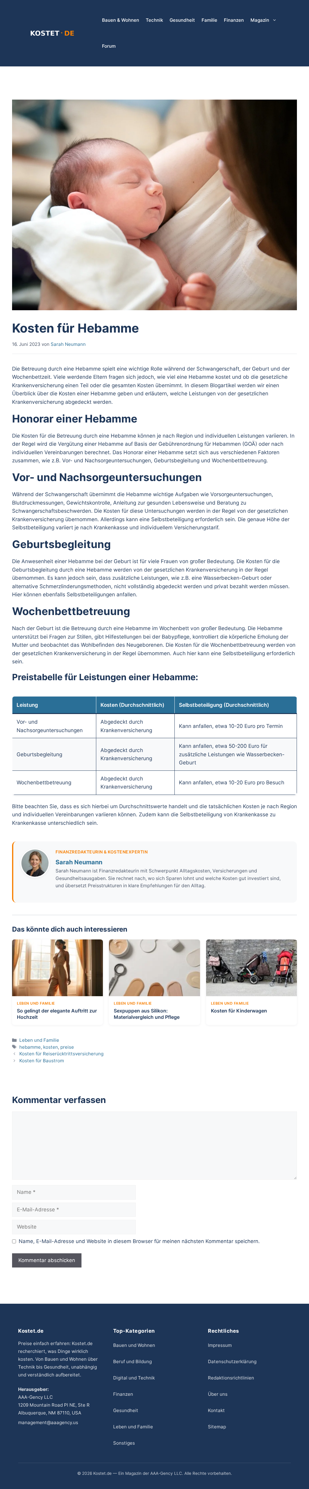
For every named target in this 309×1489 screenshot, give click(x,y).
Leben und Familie (39, 1040)
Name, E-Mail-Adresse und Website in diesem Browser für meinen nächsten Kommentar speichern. (139, 1241)
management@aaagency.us (48, 1422)
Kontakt (216, 1410)
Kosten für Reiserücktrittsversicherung (61, 1054)
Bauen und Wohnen (134, 1345)
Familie (209, 20)
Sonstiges (124, 1443)
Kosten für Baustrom (41, 1060)
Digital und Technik (134, 1378)
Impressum (220, 1345)
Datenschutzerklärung (232, 1361)
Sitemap (217, 1427)
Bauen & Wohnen (120, 20)
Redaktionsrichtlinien (231, 1378)
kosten (50, 1047)
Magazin (259, 20)
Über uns (218, 1394)
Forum (109, 46)
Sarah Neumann (79, 862)
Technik (154, 20)
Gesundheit (182, 20)
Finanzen (234, 20)
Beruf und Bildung (132, 1361)
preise (67, 1047)
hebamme (30, 1047)
